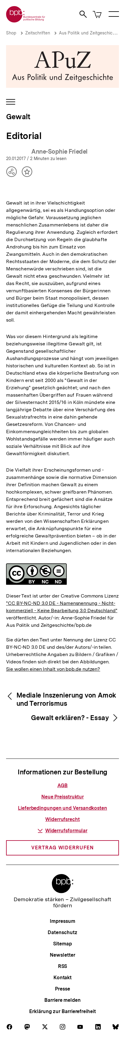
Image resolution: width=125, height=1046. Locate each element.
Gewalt (18, 116)
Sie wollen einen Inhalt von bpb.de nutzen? (53, 669)
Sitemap (62, 944)
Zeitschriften (37, 32)
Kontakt (62, 977)
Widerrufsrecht (62, 819)
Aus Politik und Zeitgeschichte (89, 32)
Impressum (62, 921)
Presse (62, 989)
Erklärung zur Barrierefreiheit (62, 1011)
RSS (62, 966)
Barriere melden (62, 1000)
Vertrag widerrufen (62, 848)
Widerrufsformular (66, 831)
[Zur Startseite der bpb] (26, 20)
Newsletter (62, 955)
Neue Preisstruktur (62, 797)
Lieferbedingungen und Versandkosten (62, 808)
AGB (62, 785)
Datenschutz (62, 932)
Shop (11, 32)
